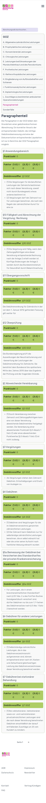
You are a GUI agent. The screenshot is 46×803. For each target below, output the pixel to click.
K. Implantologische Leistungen (18, 92)
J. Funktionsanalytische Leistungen (19, 87)
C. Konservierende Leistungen (17, 52)
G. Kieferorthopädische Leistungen (19, 74)
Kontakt (5, 785)
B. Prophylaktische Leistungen (17, 47)
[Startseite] (8, 7)
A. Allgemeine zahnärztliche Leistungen (21, 42)
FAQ (3, 790)
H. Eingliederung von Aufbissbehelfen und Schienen (23, 81)
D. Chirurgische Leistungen (16, 56)
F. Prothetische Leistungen (15, 69)
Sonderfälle (8, 109)
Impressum (29, 768)
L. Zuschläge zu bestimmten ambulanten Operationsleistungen (22, 98)
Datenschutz (7, 772)
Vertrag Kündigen (32, 785)
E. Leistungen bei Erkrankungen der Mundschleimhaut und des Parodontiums (22, 63)
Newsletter (29, 772)
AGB (3, 768)
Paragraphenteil (10, 105)
